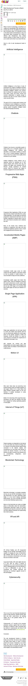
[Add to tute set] (8, 21)
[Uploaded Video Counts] (23, 21)
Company (1, 20)
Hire (1, 7)
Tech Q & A (1, 27)
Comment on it (21, 23)
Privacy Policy (20, 680)
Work (1, 14)
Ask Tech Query (1, 29)
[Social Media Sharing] (18, 21)
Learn (1, 23)
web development (20, 629)
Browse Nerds (1, 11)
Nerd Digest (9, 5)
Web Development (17, 5)
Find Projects (1, 16)
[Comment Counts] (16, 21)
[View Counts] (25, 21)
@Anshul (5, 16)
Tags (5, 653)
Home (5, 5)
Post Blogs (1, 31)
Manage (1, 18)
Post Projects (1, 9)
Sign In (19, 1)
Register (24, 1)
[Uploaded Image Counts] (21, 21)
